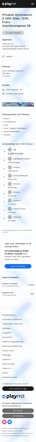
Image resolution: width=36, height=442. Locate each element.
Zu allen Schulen (13, 33)
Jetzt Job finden (18, 266)
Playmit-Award (8, 350)
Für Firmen (18, 411)
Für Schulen (18, 416)
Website (9, 56)
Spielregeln (6, 328)
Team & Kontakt (8, 364)
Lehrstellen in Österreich (12, 319)
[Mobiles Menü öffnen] (32, 4)
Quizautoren (7, 337)
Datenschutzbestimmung (12, 346)
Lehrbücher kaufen (9, 377)
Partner (5, 373)
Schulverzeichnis (8, 315)
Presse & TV (6, 368)
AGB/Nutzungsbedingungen (13, 342)
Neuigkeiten (6, 333)
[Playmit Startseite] (9, 4)
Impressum (6, 359)
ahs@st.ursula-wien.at (15, 94)
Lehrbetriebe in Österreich (12, 324)
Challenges (6, 355)
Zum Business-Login (18, 388)
